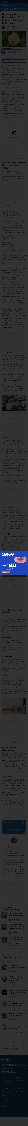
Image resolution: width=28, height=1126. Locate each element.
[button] (26, 553)
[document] (14, 563)
